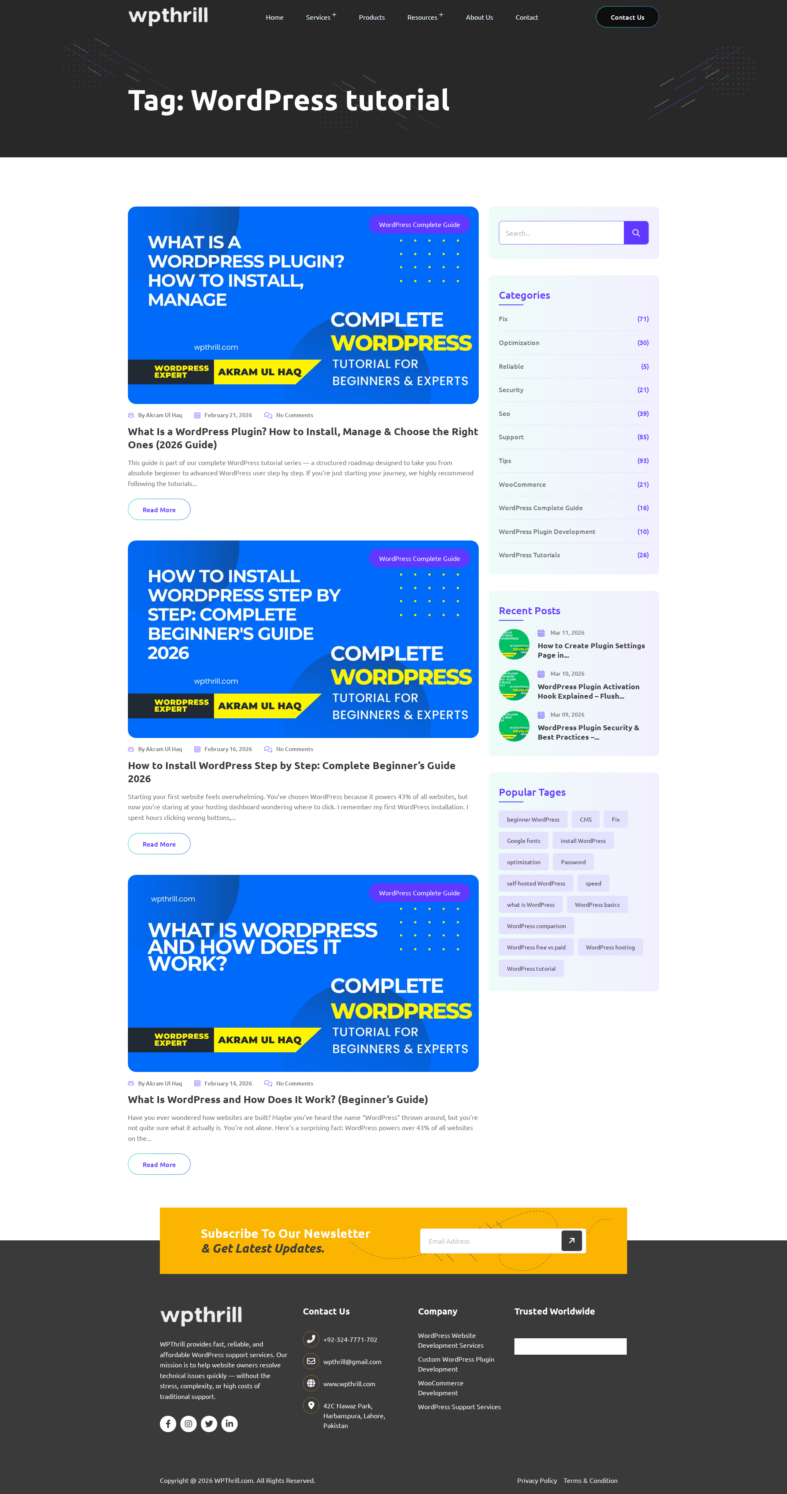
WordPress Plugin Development (547, 531)
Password (573, 861)
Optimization (519, 342)
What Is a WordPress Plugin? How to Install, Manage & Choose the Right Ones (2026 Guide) (303, 438)
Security (511, 389)
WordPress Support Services (459, 1406)
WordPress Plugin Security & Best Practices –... (588, 731)
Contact (527, 17)
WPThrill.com (233, 1480)
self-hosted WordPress (536, 883)
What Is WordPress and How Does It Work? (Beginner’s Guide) (278, 1099)
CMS (585, 819)
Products (372, 17)
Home (275, 17)
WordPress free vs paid (536, 947)
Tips (505, 460)
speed (593, 883)
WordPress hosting (610, 947)
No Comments (294, 415)
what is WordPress (531, 904)
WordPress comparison (536, 925)
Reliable (511, 365)
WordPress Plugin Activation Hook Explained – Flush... (589, 690)
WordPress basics (597, 904)
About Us (479, 17)
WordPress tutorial (531, 968)
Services (318, 17)
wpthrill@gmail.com (352, 1361)
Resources (422, 17)
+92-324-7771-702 (350, 1339)
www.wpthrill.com (349, 1383)
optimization (524, 861)
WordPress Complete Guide (419, 224)
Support (511, 436)
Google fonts (523, 840)
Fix (503, 318)
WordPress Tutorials (529, 554)
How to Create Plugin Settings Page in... (591, 649)
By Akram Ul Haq (160, 415)
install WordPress (583, 840)
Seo (504, 413)
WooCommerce (522, 483)
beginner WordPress (533, 819)
